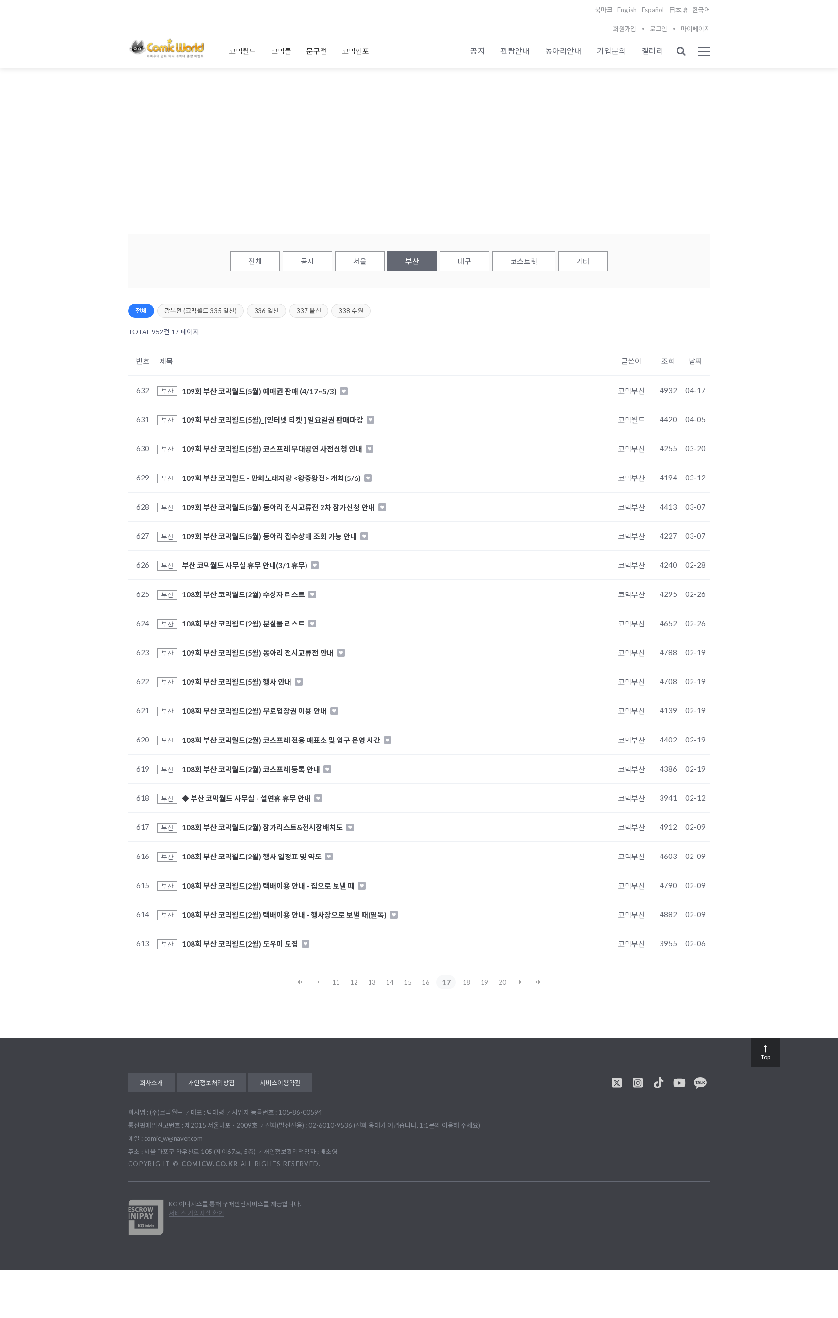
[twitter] (617, 1082)
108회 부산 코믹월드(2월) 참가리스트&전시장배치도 (263, 827)
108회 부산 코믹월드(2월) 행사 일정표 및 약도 (252, 856)
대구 (464, 261)
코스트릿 (523, 261)
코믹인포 (355, 51)
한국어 (701, 10)
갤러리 (652, 50)
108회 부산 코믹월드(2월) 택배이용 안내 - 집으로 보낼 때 (269, 885)
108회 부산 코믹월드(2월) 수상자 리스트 (244, 594)
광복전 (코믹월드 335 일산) (200, 310)
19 (484, 982)
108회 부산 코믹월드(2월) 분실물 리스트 (244, 623)
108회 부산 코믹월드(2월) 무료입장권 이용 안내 (255, 711)
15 (408, 982)
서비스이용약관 (280, 1083)
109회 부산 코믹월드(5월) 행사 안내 (237, 681)
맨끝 (538, 982)
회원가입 (624, 29)
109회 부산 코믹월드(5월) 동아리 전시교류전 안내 (258, 652)
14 (390, 982)
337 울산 (308, 310)
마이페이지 (695, 29)
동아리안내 (563, 50)
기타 (583, 261)
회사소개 (151, 1083)
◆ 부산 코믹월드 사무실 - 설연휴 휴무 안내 (247, 798)
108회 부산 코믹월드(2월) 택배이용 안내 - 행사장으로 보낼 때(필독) (285, 914)
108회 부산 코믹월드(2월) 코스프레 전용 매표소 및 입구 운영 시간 (282, 740)
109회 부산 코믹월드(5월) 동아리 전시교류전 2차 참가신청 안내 (279, 507)
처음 (300, 982)
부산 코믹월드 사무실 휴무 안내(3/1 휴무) (245, 565)
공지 (477, 50)
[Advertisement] (419, 161)
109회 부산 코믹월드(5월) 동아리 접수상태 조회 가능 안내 (270, 536)
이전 (318, 982)
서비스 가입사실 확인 (196, 1213)
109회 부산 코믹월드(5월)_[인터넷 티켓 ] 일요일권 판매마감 (273, 419)
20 (502, 982)
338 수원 (350, 310)
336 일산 (266, 310)
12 (354, 982)
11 (336, 982)
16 (426, 982)
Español (653, 10)
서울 (360, 261)
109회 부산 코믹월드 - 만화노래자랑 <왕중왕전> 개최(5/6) (272, 478)
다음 (520, 982)
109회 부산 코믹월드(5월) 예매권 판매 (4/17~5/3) (260, 390)
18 (466, 982)
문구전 (316, 51)
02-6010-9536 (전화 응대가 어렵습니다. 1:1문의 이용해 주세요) (394, 1125)
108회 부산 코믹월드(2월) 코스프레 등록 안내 (252, 769)
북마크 (603, 10)
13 (372, 982)
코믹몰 (281, 51)
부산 (412, 261)
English (627, 10)
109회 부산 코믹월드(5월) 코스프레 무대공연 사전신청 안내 (273, 449)
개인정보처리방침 (211, 1083)
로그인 (658, 29)
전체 (255, 261)
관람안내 (515, 50)
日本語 (678, 10)
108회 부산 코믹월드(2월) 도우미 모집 (241, 943)
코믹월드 (242, 51)
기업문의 (611, 50)
